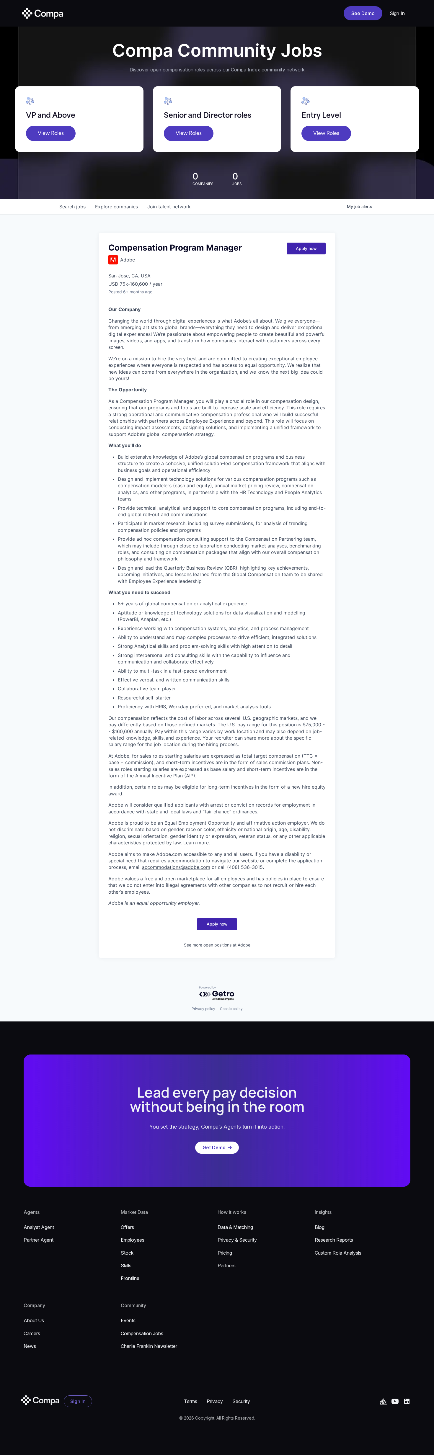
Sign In (397, 13)
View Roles (51, 133)
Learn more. (196, 843)
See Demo (363, 13)
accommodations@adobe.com (176, 867)
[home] (42, 13)
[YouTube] (383, 1401)
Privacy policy (203, 1008)
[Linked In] (407, 1401)
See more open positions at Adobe (217, 944)
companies (116, 207)
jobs (72, 207)
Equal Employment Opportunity (199, 823)
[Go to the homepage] (40, 1400)
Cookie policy (231, 1008)
